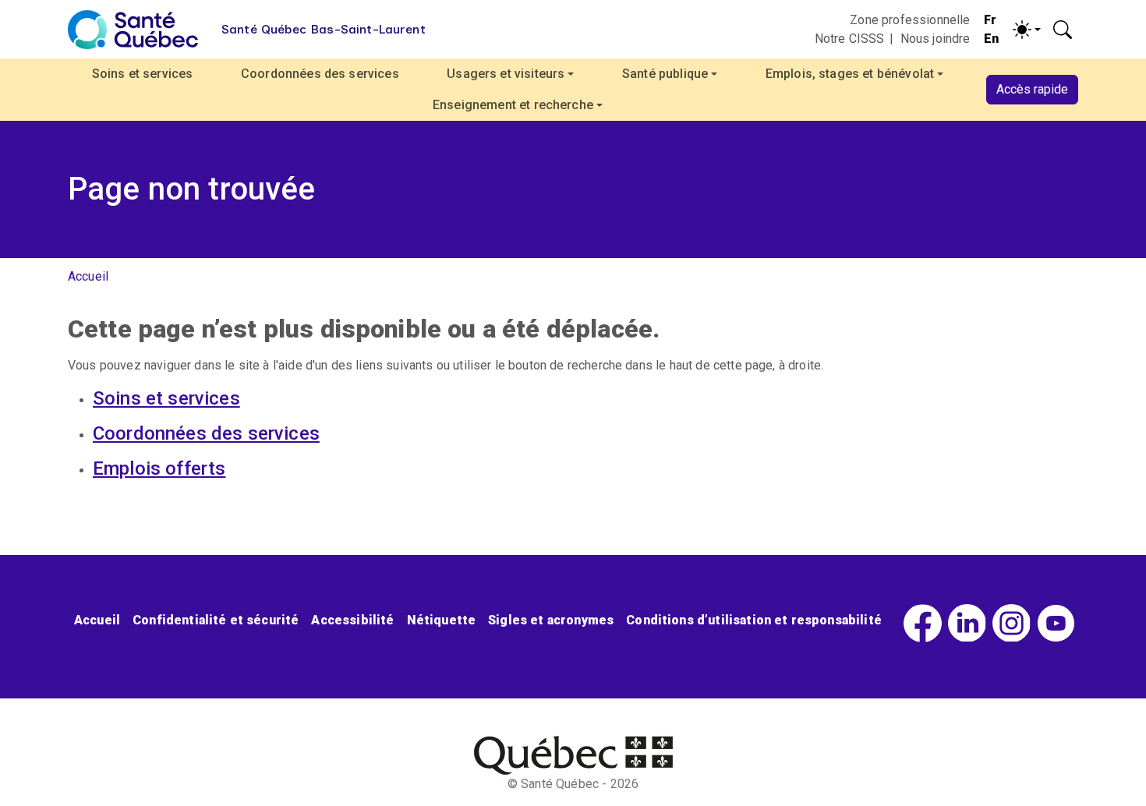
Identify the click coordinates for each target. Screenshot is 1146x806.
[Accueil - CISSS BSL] (573, 755)
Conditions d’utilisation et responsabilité (754, 620)
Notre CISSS (850, 38)
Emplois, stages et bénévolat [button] (850, 73)
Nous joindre (935, 38)
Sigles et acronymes (551, 620)
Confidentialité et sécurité (216, 620)
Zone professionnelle (910, 19)
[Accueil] (133, 29)
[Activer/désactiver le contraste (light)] (1026, 29)
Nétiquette (441, 620)
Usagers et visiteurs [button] (505, 73)
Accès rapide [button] (1032, 89)
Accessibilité (352, 620)
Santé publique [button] (665, 73)
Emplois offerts (159, 468)
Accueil (88, 276)
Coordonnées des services (320, 73)
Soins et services (142, 73)
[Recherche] (1062, 29)
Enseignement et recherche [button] (513, 104)
